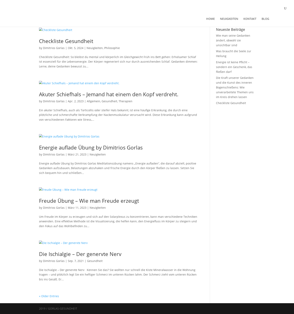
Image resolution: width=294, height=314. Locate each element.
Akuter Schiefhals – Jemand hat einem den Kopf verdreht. (108, 94)
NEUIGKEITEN (229, 19)
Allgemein (93, 101)
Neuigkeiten (95, 48)
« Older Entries (49, 296)
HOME (210, 19)
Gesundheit (109, 101)
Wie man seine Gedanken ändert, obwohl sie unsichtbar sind (233, 40)
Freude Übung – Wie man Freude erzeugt (89, 200)
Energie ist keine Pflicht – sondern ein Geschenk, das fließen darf (234, 67)
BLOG (265, 19)
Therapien (125, 101)
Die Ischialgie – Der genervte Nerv (80, 254)
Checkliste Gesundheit (66, 41)
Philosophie (112, 48)
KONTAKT (249, 19)
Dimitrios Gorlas (54, 48)
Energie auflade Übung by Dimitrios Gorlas (91, 147)
